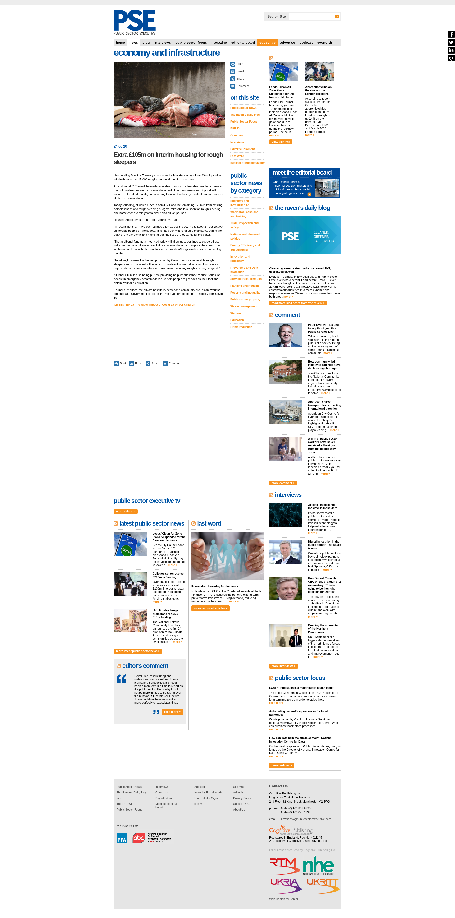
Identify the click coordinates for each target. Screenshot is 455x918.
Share (155, 363)
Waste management (243, 306)
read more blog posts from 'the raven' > (298, 303)
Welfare (235, 313)
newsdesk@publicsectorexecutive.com (306, 819)
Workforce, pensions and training (244, 214)
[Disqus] (169, 432)
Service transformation (246, 279)
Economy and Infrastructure (239, 203)
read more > (172, 712)
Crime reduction (241, 327)
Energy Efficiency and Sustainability (245, 247)
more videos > (125, 511)
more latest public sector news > (138, 651)
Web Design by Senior (283, 899)
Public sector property (245, 299)
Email (138, 363)
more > (172, 565)
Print (123, 363)
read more (276, 703)
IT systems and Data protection (244, 270)
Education (237, 320)
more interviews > (284, 666)
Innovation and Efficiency (240, 259)
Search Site (277, 16)
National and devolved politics (245, 236)
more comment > (283, 483)
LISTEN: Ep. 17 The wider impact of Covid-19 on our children (154, 304)
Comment (175, 363)
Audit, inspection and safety (244, 225)
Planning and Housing (244, 285)
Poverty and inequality (245, 292)
